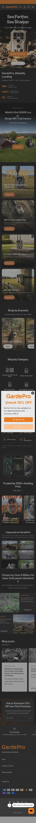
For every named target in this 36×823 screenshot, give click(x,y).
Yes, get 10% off (18, 420)
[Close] (32, 393)
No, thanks (18, 427)
